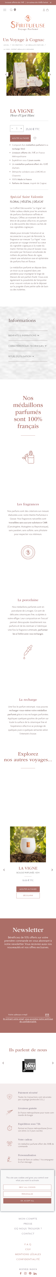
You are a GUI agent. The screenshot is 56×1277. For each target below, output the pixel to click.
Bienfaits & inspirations (22, 335)
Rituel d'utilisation (20, 356)
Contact (28, 1233)
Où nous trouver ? (28, 1228)
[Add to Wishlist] (35, 138)
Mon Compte (28, 1218)
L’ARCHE (39, 171)
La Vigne (28, 870)
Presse (28, 1223)
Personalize (27, 1194)
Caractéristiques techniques (26, 345)
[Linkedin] (35, 1273)
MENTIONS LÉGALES (28, 1254)
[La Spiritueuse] (28, 24)
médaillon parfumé (24, 164)
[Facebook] (20, 1273)
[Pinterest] (30, 1273)
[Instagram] (25, 1273)
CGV (28, 1249)
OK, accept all (27, 1201)
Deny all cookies (27, 1187)
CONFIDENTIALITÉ (28, 1259)
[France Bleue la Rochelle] (28, 1066)
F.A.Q (28, 1244)
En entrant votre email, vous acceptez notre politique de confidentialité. (28, 1020)
